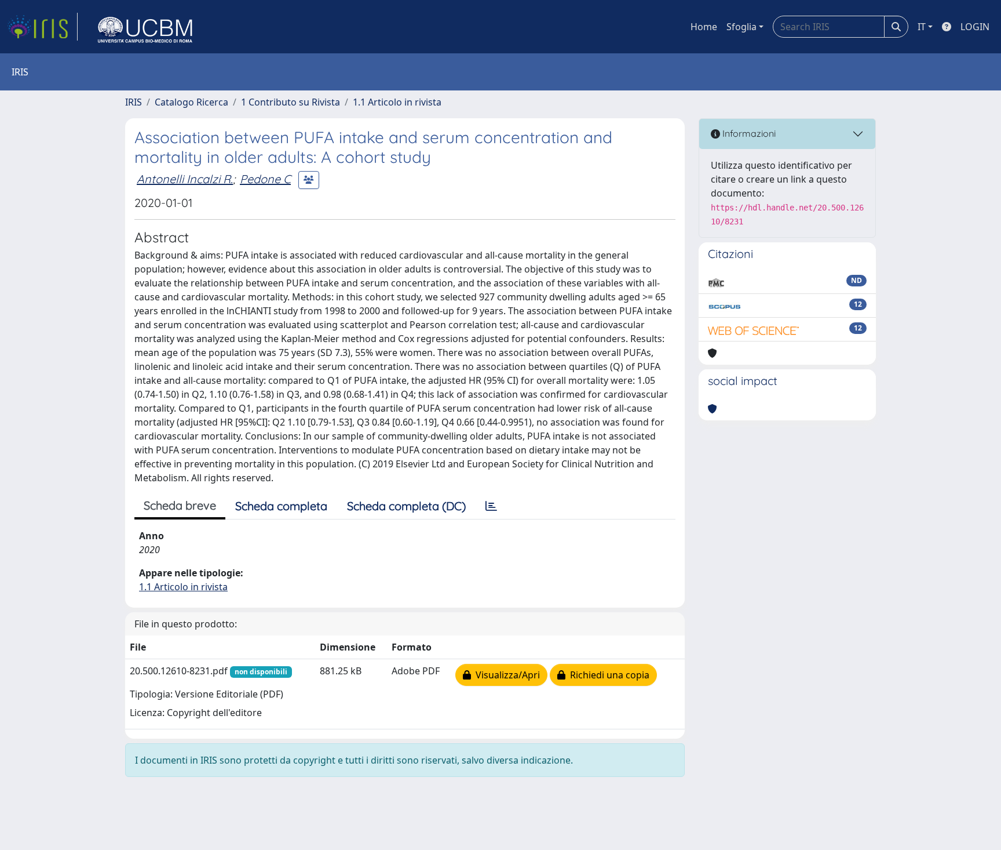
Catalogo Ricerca (191, 102)
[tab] (491, 506)
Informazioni (748, 133)
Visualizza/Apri (505, 675)
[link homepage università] (145, 26)
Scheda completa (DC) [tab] (406, 506)
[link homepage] (42, 27)
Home (704, 26)
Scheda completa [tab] (281, 506)
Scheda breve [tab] (180, 505)
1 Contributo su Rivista (290, 102)
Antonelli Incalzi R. (185, 179)
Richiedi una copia (607, 675)
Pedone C (265, 179)
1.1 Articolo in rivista (397, 102)
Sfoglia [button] (741, 26)
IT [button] (922, 26)
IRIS (133, 102)
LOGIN (974, 26)
